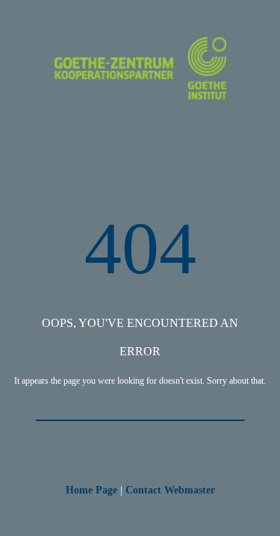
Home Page (91, 490)
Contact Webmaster (170, 490)
